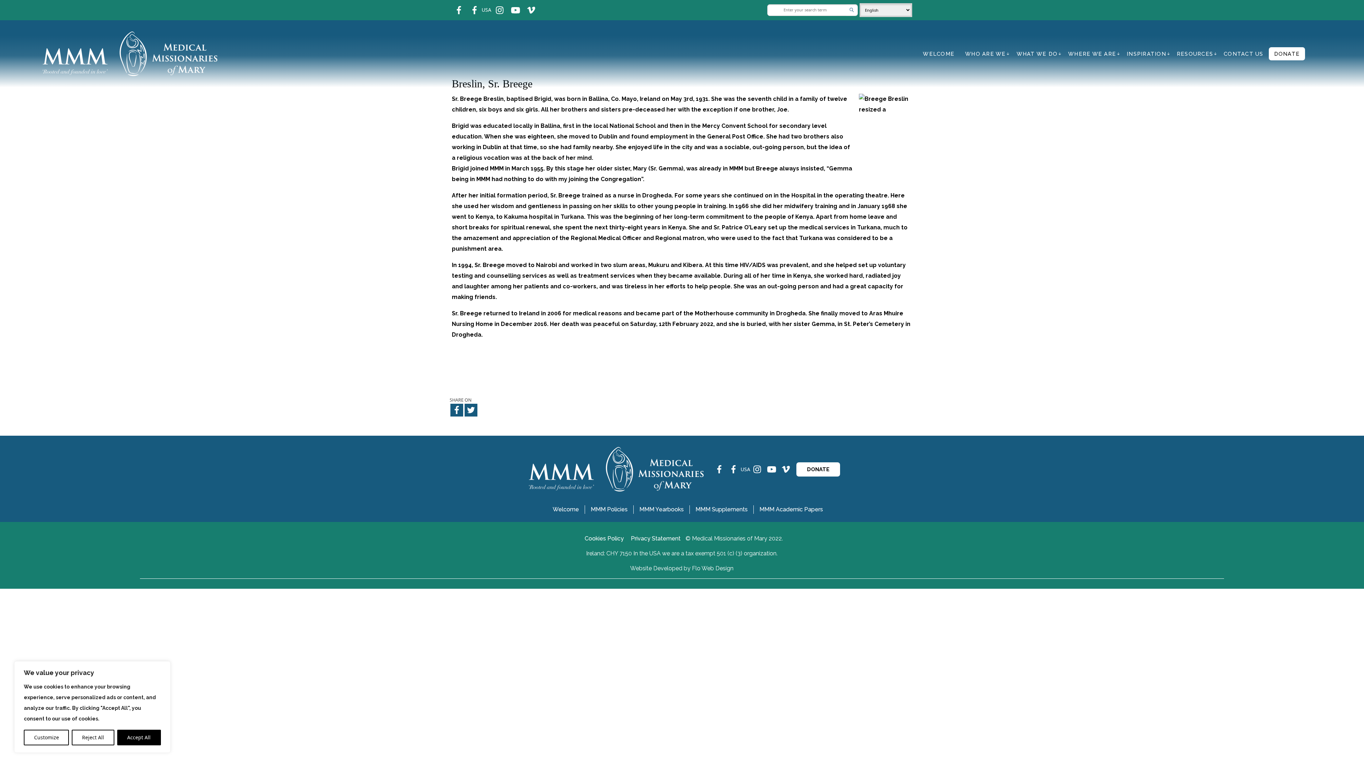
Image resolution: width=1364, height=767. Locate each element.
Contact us (1243, 54)
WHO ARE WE (985, 54)
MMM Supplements (721, 509)
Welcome (938, 54)
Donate (1287, 54)
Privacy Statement (656, 538)
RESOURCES (1195, 54)
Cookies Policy (604, 538)
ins (495, 5)
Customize (46, 737)
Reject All (93, 737)
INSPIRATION (1146, 54)
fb (454, 5)
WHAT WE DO (1037, 54)
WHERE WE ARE (1092, 54)
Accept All (139, 737)
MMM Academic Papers (791, 509)
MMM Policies (609, 509)
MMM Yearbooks (661, 509)
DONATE (818, 469)
